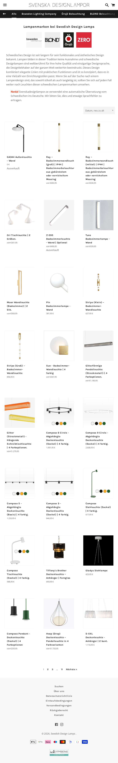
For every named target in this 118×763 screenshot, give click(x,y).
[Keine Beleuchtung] (84, 46)
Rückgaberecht (59, 710)
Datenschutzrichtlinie (59, 696)
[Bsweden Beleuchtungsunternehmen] (34, 46)
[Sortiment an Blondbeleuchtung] (52, 46)
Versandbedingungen (59, 705)
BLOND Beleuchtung (102, 13)
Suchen (59, 686)
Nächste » (71, 669)
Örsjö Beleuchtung (73, 13)
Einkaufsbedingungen (59, 700)
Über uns (59, 691)
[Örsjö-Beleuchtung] (68, 46)
